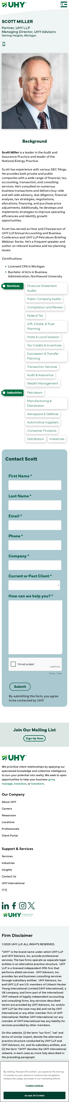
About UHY (9, 802)
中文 (4, 890)
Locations (8, 822)
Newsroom (9, 815)
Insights (7, 869)
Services (7, 856)
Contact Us (9, 876)
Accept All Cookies (34, 1095)
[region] (34, 1081)
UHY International (13, 883)
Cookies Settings (34, 1085)
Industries (8, 863)
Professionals (10, 828)
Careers (7, 808)
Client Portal (10, 835)
